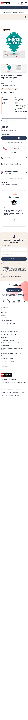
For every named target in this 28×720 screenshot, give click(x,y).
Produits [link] (17, 395)
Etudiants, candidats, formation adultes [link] (10, 343)
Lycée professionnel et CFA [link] (8, 323)
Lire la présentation (13, 117)
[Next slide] (25, 68)
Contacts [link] (11, 395)
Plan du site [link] (4, 379)
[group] (9, 68)
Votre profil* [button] (6, 249)
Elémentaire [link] (4, 312)
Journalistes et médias (7, 364)
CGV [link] (6, 395)
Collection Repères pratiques (10, 89)
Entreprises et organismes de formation (11, 353)
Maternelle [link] (3, 309)
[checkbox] (2, 263)
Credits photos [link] (22, 379)
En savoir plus (14, 152)
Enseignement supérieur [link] (7, 328)
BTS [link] (2, 326)
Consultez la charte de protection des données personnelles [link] (11, 277)
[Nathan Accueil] (5, 3)
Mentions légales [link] (13, 379)
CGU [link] (2, 395)
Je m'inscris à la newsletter (13, 259)
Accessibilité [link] (22, 385)
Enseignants (4, 307)
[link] (14, 220)
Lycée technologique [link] (6, 320)
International (4, 366)
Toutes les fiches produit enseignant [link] (10, 331)
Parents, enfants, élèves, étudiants (10, 334)
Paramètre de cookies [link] (6, 385)
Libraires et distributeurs (7, 361)
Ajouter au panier (12, 138)
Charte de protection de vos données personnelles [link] (14, 382)
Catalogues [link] (18, 389)
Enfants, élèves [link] (5, 337)
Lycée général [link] (4, 318)
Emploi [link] (15, 385)
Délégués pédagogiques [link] (7, 389)
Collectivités (4, 355)
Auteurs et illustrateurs (7, 358)
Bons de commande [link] (6, 392)
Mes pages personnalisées (10, 7)
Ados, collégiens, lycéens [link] (7, 340)
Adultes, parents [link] (5, 345)
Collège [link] (3, 315)
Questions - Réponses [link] (18, 392)
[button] (14, 43)
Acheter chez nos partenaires (14, 142)
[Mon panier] (22, 3)
